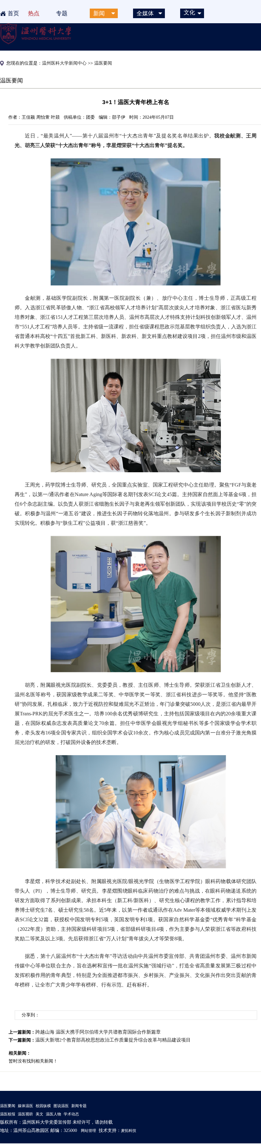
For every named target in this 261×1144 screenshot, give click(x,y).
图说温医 (61, 1106)
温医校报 (7, 1114)
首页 (13, 13)
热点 (33, 13)
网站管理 (88, 1130)
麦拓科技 (128, 1130)
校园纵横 (43, 1106)
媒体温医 (25, 1106)
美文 (39, 1114)
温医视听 (25, 1114)
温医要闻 (7, 1106)
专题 (61, 13)
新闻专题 (79, 1106)
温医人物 (53, 1114)
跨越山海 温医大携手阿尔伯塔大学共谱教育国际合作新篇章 (98, 1032)
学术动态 (71, 1114)
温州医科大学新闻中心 (64, 63)
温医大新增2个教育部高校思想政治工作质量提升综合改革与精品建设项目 (113, 1039)
